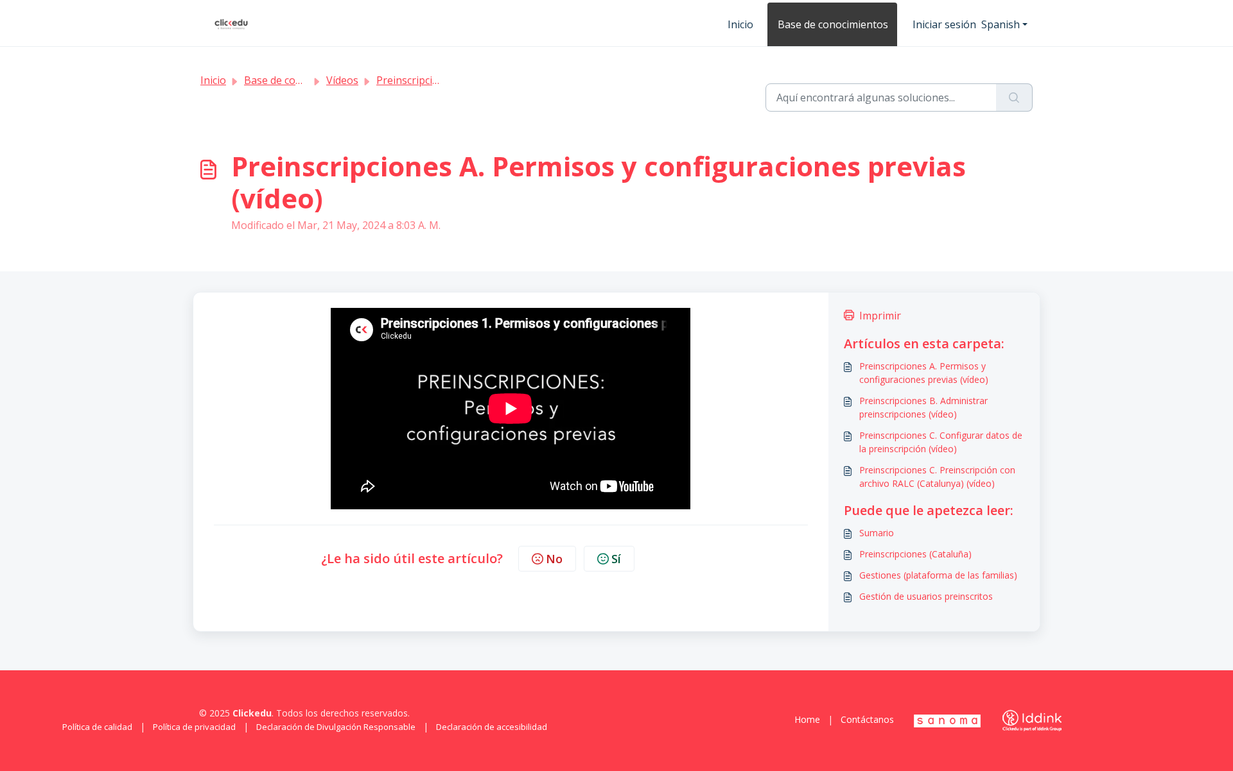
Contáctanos (867, 719)
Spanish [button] (1000, 24)
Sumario (876, 533)
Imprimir (880, 316)
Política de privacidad (194, 727)
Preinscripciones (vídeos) (436, 80)
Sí (616, 558)
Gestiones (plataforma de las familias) (938, 575)
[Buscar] (1014, 97)
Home (807, 719)
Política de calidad (97, 727)
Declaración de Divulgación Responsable (335, 727)
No (554, 558)
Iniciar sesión (944, 24)
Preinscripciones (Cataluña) (915, 554)
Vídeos (342, 80)
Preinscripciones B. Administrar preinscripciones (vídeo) (923, 407)
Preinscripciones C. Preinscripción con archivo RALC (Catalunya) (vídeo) (937, 476)
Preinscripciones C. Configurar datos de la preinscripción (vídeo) (940, 442)
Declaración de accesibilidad (491, 727)
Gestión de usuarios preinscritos (926, 596)
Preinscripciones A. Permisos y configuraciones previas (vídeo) (923, 373)
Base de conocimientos (833, 24)
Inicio (740, 24)
